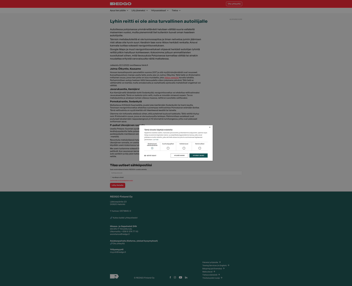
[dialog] (176, 143)
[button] (150, 155)
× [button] (209, 127)
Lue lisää (155, 139)
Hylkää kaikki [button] (179, 155)
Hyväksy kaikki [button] (198, 155)
